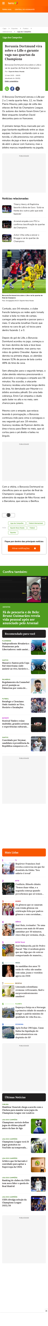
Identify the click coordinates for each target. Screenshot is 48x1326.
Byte (17, 881)
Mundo (18, 901)
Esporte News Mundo (17, 528)
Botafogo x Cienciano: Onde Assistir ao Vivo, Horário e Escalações (13, 704)
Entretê (5, 718)
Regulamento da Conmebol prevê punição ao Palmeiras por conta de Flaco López (15, 685)
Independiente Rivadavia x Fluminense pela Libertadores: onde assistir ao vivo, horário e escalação (16, 646)
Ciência (18, 922)
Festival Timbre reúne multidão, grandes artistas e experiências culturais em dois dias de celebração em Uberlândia (15, 723)
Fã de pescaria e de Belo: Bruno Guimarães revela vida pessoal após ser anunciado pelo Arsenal (21, 617)
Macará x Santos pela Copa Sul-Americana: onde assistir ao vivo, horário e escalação (15, 665)
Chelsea (5, 1104)
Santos (5, 660)
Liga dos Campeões (24, 32)
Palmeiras (6, 680)
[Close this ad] (46, 1311)
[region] (24, 1319)
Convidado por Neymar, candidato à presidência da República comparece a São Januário (16, 743)
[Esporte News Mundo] (8, 515)
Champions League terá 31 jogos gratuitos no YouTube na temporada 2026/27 (15, 1144)
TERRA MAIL (7, 9)
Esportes (14, 28)
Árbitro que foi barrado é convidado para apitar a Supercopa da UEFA (14, 1164)
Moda (17, 963)
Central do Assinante (25, 9)
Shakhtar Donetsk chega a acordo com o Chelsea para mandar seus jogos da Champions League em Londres (22, 1110)
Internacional (7, 32)
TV (16, 860)
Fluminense (6, 641)
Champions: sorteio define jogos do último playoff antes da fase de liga (15, 1125)
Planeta (18, 1004)
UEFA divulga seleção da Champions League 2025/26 (14, 1202)
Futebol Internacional (36, 523)
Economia (19, 1024)
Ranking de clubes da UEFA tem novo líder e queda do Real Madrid (16, 1183)
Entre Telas (20, 942)
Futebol (26, 28)
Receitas (18, 983)
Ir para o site (13, 3)
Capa (5, 28)
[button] (3, 3)
